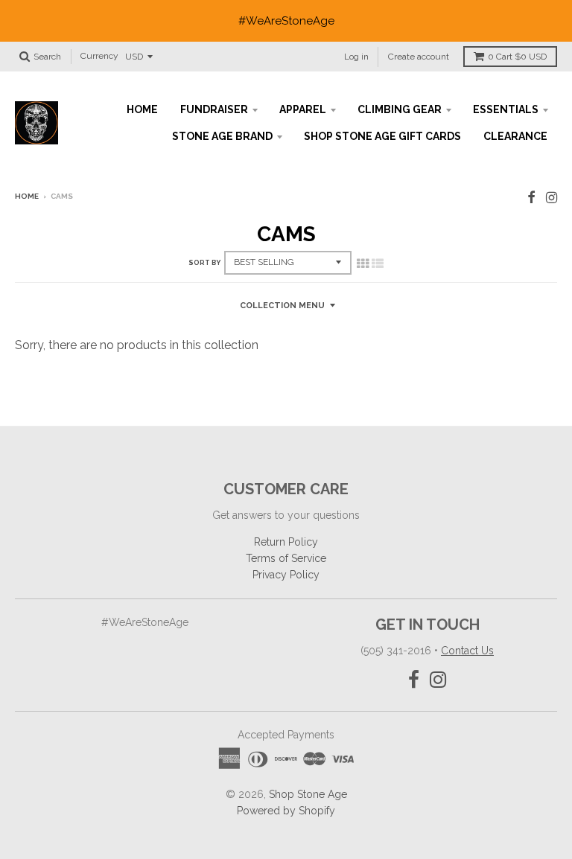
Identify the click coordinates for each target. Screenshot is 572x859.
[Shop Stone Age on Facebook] (531, 197)
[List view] (378, 263)
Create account (418, 56)
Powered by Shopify (286, 811)
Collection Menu (282, 305)
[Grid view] (363, 263)
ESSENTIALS (505, 109)
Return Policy (286, 542)
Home (27, 196)
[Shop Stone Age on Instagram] (551, 197)
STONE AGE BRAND (222, 136)
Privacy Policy (286, 575)
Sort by (204, 262)
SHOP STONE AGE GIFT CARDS (382, 136)
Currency (99, 56)
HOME (142, 109)
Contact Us (467, 651)
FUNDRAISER (214, 109)
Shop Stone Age (308, 794)
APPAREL (302, 109)
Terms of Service (286, 558)
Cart (517, 56)
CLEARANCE (515, 136)
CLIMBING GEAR (400, 109)
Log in (356, 56)
